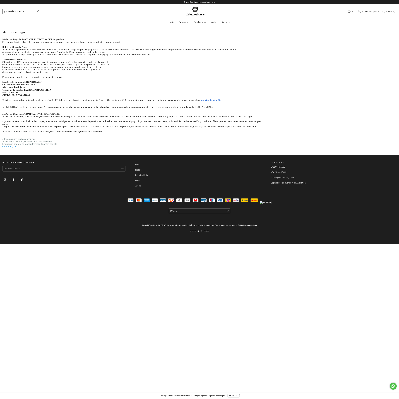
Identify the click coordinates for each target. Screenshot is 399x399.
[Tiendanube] (199, 231)
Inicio (171, 22)
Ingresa (365, 12)
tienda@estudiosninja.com (282, 177)
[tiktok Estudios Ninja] (22, 180)
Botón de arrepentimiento (247, 225)
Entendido (233, 395)
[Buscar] (38, 11)
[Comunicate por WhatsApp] (393, 386)
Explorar (182, 22)
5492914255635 (278, 167)
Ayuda (225, 22)
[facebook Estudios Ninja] (14, 180)
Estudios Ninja (200, 22)
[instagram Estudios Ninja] (5, 180)
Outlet (214, 22)
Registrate (374, 12)
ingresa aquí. (231, 225)
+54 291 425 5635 (278, 172)
